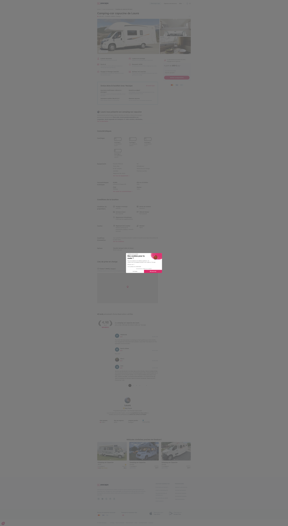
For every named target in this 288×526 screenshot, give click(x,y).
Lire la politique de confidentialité (134, 266)
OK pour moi (153, 271)
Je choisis (135, 271)
